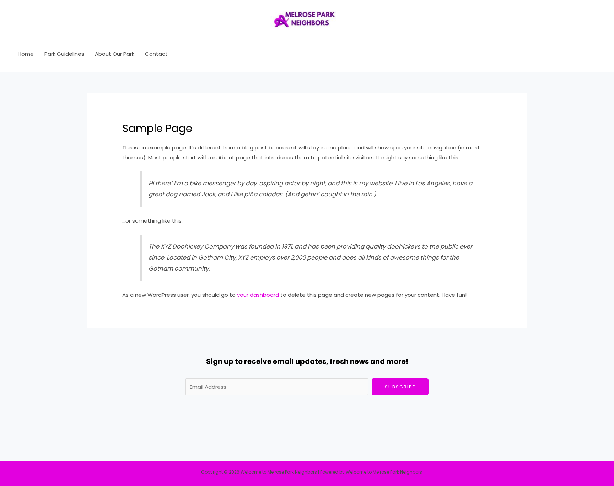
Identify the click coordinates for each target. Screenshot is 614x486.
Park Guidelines (64, 54)
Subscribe (400, 386)
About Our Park (114, 54)
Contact (156, 54)
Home (26, 54)
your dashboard (258, 295)
